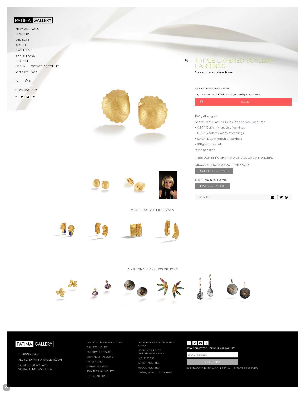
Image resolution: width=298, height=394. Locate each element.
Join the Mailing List (100, 371)
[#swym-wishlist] (17, 81)
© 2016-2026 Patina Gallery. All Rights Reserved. (222, 368)
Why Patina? (26, 71)
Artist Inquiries (148, 363)
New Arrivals (27, 29)
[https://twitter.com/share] (282, 197)
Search (22, 61)
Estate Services (97, 366)
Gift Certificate (97, 376)
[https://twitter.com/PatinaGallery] (22, 97)
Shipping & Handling (100, 357)
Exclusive (24, 50)
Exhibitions (25, 55)
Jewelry (23, 34)
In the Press (146, 358)
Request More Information (212, 88)
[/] (33, 20)
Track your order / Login (104, 342)
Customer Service (99, 352)
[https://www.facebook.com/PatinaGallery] (16, 97)
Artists (22, 45)
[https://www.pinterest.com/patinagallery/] (33, 97)
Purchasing (95, 361)
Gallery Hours (97, 347)
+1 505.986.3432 (25, 90)
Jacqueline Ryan (220, 72)
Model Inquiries (148, 367)
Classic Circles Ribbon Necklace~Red (238, 122)
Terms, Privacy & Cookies (155, 372)
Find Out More (212, 186)
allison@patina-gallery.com (40, 359)
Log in (21, 66)
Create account (45, 66)
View (66, 231)
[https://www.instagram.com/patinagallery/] (28, 97)
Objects (22, 39)
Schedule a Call (214, 171)
